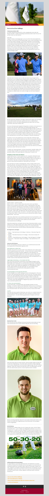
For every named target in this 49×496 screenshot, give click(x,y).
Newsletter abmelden (25, 490)
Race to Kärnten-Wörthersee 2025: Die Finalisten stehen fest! (21, 480)
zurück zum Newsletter (11, 22)
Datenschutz (22, 491)
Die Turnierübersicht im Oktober (15, 478)
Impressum (27, 491)
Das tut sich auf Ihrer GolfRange (15, 476)
